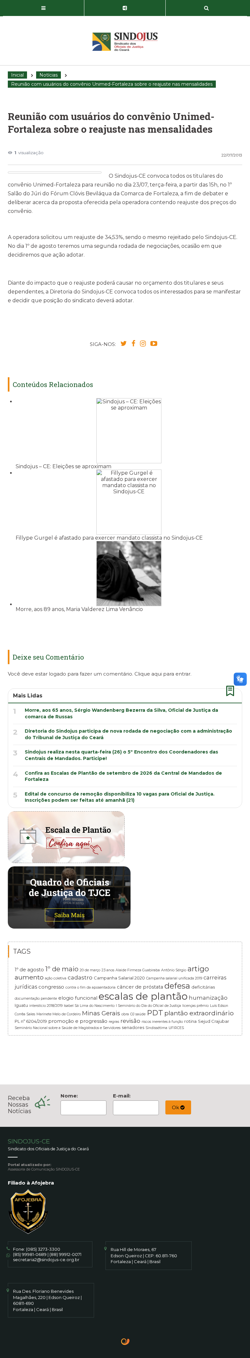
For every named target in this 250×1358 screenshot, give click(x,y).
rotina (190, 1021)
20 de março (90, 970)
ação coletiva (55, 978)
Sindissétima (156, 1028)
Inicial (17, 75)
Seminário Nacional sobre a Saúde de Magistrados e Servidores (67, 1028)
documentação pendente (36, 998)
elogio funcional (77, 998)
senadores (133, 1027)
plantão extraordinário (199, 1013)
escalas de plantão (143, 996)
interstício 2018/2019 (45, 1006)
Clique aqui (148, 674)
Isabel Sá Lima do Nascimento (89, 1006)
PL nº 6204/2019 (31, 1021)
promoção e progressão (77, 1021)
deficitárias (203, 987)
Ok (176, 1107)
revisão (130, 1020)
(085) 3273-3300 (43, 1249)
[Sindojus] (125, 42)
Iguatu (21, 1005)
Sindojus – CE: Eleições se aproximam (63, 466)
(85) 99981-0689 (30, 1254)
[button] (43, 8)
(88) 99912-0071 (65, 1254)
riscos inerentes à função (162, 1022)
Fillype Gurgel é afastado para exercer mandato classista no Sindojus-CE (109, 538)
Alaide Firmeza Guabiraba (138, 970)
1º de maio (61, 969)
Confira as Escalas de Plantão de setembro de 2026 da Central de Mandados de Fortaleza (123, 776)
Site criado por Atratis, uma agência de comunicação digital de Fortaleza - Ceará (125, 1342)
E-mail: (122, 1096)
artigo (198, 968)
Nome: (69, 1096)
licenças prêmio (195, 1006)
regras (114, 1022)
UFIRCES (176, 1028)
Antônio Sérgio (173, 970)
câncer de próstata (140, 987)
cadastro (80, 977)
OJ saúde (138, 1014)
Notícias (48, 75)
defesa (177, 986)
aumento (29, 977)
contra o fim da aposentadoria (90, 987)
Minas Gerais (101, 1013)
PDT (155, 1012)
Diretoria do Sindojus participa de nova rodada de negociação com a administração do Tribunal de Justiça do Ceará (128, 734)
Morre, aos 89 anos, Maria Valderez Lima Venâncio (79, 609)
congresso (51, 987)
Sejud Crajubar (213, 1021)
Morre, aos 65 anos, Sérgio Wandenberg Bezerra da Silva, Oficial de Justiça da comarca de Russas (121, 713)
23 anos (108, 970)
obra (125, 1014)
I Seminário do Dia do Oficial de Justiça (148, 1006)
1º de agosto (29, 970)
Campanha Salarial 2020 (119, 977)
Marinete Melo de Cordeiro (58, 1014)
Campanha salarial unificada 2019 (174, 978)
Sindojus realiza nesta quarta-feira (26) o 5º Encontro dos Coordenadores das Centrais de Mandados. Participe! (121, 755)
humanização (208, 997)
